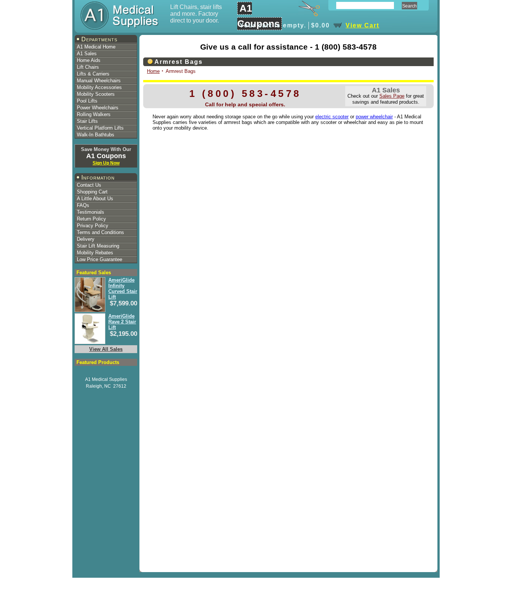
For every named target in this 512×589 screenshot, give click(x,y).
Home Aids (88, 60)
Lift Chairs (88, 67)
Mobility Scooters (96, 94)
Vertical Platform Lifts (100, 128)
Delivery (85, 239)
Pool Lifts (87, 101)
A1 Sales (87, 53)
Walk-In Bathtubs (95, 134)
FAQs (83, 205)
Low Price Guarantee (99, 259)
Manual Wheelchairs (99, 80)
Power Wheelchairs (97, 107)
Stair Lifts (87, 121)
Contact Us (89, 185)
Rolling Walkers (94, 114)
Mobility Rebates (95, 252)
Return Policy (91, 219)
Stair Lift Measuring (98, 246)
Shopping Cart (92, 192)
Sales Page (391, 96)
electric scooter (332, 116)
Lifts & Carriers (93, 74)
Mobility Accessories (99, 87)
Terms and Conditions (100, 232)
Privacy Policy (92, 225)
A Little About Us (95, 198)
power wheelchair (374, 116)
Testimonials (90, 212)
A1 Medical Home (96, 47)
